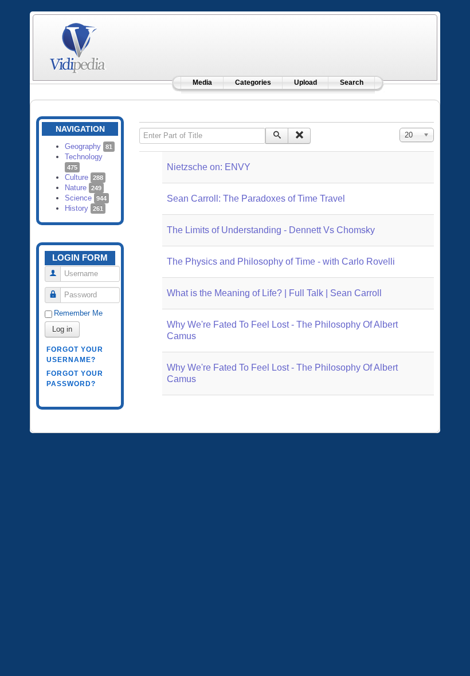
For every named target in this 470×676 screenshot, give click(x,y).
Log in (62, 329)
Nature (83, 187)
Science (86, 198)
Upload (305, 82)
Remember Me (78, 313)
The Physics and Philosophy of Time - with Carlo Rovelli (281, 261)
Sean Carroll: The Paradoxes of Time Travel (256, 198)
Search (351, 82)
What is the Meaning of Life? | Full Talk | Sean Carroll (274, 293)
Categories (253, 82)
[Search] (276, 136)
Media (202, 82)
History (84, 208)
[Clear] (299, 136)
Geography (88, 146)
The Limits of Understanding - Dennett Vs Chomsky (271, 230)
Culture (84, 177)
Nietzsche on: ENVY (208, 167)
